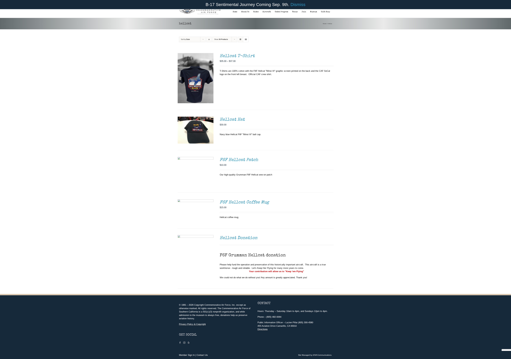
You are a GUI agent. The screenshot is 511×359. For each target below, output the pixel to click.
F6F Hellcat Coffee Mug (244, 202)
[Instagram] (184, 343)
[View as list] (245, 39)
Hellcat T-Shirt (237, 56)
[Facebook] (180, 343)
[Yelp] (188, 343)
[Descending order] (209, 39)
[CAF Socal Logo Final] (200, 10)
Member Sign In (187, 355)
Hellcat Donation (238, 238)
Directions (262, 329)
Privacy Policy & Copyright (192, 324)
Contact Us (202, 355)
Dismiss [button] (297, 4)
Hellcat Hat (232, 120)
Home (324, 23)
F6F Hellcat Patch (239, 160)
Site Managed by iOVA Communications (314, 355)
